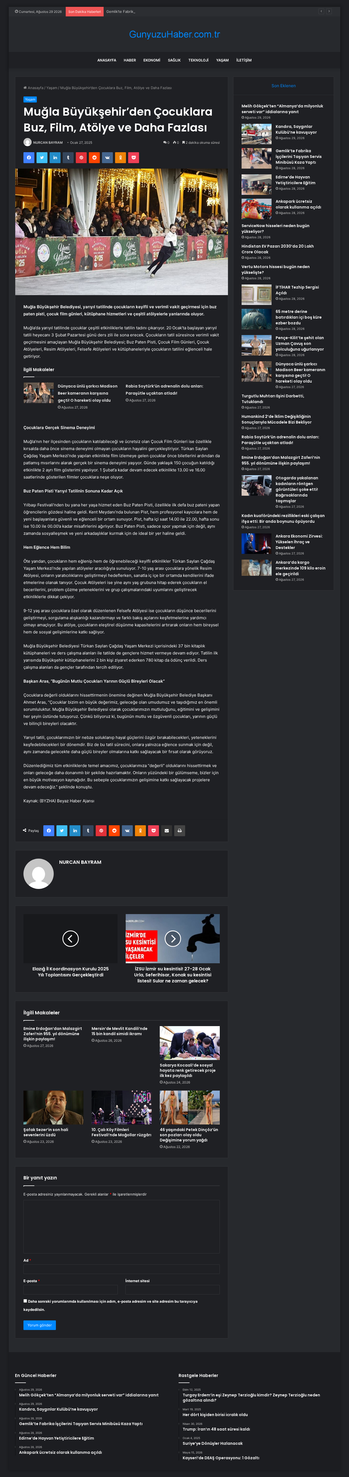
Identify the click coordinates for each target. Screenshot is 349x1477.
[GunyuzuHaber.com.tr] (174, 34)
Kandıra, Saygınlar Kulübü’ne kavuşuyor (296, 129)
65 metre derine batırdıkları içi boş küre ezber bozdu (299, 317)
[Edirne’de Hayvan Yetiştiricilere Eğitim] (257, 184)
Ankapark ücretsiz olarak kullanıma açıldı (298, 204)
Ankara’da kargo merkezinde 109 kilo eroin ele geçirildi (301, 568)
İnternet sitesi (137, 1281)
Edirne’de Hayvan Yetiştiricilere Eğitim (295, 180)
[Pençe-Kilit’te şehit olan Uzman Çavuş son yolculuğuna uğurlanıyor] (257, 345)
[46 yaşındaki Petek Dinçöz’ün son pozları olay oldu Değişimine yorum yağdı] (190, 1107)
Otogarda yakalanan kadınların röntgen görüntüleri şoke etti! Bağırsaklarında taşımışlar (297, 489)
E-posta (31, 1281)
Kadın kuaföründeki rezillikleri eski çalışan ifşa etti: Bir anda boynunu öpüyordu (283, 518)
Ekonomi (151, 60)
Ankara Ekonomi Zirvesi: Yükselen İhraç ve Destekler (299, 541)
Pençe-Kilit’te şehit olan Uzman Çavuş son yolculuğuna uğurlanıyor (300, 343)
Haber (130, 60)
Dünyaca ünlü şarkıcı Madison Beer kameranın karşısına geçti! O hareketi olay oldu (88, 393)
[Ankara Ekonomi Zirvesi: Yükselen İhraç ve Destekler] (257, 543)
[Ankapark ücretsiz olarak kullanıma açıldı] (257, 209)
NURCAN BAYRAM (48, 142)
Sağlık (174, 60)
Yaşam (222, 60)
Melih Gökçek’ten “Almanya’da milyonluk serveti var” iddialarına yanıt (282, 108)
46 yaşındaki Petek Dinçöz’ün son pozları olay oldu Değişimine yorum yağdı (189, 1135)
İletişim (244, 60)
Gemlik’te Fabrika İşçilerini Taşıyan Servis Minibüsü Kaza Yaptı (158, 11)
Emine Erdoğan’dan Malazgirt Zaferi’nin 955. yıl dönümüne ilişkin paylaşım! (52, 1034)
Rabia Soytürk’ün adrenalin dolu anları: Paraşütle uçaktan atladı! (280, 439)
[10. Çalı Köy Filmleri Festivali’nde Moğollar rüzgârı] (122, 1107)
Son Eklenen (284, 85)
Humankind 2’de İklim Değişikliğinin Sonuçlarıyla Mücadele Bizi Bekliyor (277, 419)
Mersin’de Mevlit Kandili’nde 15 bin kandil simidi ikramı (120, 1031)
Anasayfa (106, 60)
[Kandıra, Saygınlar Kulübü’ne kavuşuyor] (257, 134)
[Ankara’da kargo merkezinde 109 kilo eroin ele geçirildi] (257, 568)
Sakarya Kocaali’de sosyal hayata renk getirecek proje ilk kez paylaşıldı (188, 1070)
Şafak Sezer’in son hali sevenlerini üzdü (45, 1132)
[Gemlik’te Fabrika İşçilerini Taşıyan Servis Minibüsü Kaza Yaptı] (257, 158)
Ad (27, 1260)
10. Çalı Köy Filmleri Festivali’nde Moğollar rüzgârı (121, 1132)
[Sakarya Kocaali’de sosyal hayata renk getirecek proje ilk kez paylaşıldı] (190, 1043)
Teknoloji (198, 60)
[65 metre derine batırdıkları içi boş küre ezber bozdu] (257, 319)
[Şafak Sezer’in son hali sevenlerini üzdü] (53, 1107)
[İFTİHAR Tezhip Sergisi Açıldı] (257, 294)
